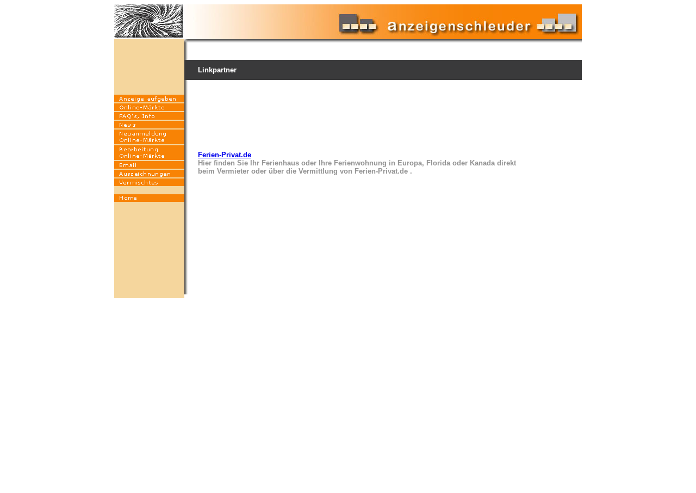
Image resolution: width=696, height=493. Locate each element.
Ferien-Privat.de (224, 155)
